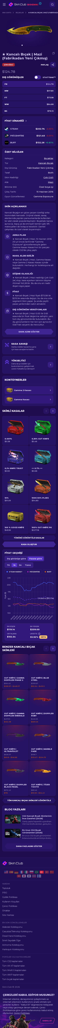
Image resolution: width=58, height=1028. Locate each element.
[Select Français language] (21, 872)
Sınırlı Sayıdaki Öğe (11, 940)
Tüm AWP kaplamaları (13, 975)
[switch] (37, 77)
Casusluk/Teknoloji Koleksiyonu (17, 931)
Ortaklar (6, 910)
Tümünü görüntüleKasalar (29, 538)
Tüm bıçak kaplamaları (13, 979)
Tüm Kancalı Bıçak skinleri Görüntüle (29, 800)
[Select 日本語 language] (23, 876)
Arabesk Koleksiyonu (12, 927)
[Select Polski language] (31, 872)
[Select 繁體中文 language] (18, 876)
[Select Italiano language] (26, 872)
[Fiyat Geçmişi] (26, 121)
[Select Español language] (11, 872)
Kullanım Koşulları (10, 901)
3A (20, 565)
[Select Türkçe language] (41, 872)
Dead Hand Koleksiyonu (14, 936)
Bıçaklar (20, 13)
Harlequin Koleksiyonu (13, 949)
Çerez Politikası (9, 906)
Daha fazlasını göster (29, 846)
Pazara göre (35, 558)
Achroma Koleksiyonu (13, 945)
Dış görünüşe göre (16, 558)
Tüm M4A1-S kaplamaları (14, 970)
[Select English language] (6, 872)
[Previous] (46, 411)
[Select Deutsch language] (16, 872)
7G (8, 565)
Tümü (28, 565)
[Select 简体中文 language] (51, 872)
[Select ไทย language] (34, 876)
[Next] (53, 411)
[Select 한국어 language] (29, 876)
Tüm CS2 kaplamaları (12, 961)
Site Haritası (8, 915)
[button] (15, 671)
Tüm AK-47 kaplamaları (13, 966)
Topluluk (6, 888)
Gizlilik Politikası (9, 897)
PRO (4, 892)
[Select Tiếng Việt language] (46, 872)
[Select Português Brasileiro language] (36, 872)
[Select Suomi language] (39, 876)
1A (14, 565)
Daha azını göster (29, 332)
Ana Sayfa (6, 13)
